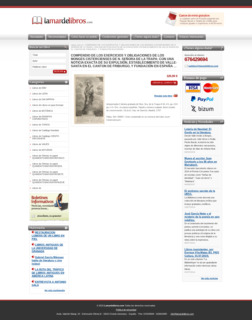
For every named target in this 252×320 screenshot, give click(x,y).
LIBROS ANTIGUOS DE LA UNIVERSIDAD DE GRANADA (47, 248)
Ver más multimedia (54, 290)
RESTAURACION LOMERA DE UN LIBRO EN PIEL (48, 236)
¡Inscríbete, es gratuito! (49, 216)
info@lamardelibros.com (182, 314)
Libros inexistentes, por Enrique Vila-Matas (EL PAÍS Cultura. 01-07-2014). (201, 252)
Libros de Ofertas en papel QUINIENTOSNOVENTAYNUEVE (48, 181)
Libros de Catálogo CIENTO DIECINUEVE (45, 137)
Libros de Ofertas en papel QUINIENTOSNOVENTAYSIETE (47, 173)
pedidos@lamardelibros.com (203, 66)
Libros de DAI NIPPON (43, 99)
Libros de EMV (39, 88)
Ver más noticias (209, 278)
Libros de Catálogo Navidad (45, 130)
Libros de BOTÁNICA (42, 111)
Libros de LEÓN (40, 93)
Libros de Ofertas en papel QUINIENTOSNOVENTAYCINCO (48, 156)
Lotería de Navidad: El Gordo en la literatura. (197, 131)
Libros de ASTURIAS (42, 150)
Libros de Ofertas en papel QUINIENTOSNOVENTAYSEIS (47, 165)
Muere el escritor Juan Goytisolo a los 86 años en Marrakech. (200, 161)
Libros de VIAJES (40, 144)
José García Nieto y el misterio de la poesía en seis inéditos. (202, 217)
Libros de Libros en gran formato (47, 105)
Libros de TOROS (41, 124)
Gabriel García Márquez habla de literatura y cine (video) (48, 260)
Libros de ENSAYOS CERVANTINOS (42, 117)
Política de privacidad (126, 310)
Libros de (36, 188)
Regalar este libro (163, 96)
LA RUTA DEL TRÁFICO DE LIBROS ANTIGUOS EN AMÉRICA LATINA (48, 273)
